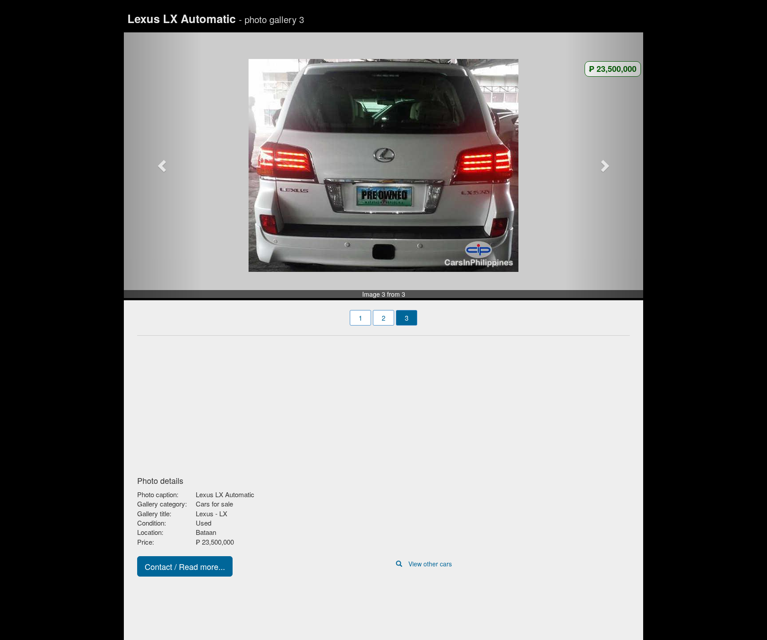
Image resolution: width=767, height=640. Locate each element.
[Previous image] (163, 165)
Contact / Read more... (185, 566)
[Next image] (604, 165)
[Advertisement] (383, 403)
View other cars (430, 563)
